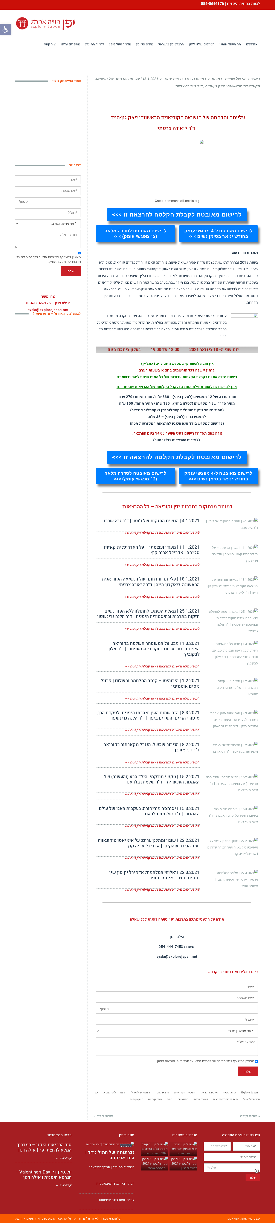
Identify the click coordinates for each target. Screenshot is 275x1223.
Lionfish (233, 1218)
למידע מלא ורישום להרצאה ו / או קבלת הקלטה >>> (162, 533)
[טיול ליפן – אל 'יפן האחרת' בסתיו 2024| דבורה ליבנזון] (183, 1163)
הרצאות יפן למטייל (141, 1092)
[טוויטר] (115, 97)
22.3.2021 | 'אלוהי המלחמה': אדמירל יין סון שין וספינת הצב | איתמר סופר (154, 875)
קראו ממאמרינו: (59, 1135)
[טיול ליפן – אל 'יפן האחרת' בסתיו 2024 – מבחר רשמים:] (154, 1163)
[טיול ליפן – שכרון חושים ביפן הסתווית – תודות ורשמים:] (183, 1149)
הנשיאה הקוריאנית (184, 1092)
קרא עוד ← (63, 1158)
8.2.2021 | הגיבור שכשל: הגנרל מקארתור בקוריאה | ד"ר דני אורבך (150, 747)
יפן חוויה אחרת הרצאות (225, 1099)
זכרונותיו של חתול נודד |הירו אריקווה (109, 1155)
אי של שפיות (229, 1092)
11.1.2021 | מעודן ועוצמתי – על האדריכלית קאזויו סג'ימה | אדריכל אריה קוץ (152, 550)
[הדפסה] (107, 97)
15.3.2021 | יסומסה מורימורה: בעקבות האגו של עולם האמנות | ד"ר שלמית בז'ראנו (149, 811)
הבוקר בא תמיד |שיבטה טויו (115, 1183)
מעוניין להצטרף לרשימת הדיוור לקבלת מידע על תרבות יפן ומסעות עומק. (205, 1061)
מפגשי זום (182, 1099)
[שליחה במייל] (99, 97)
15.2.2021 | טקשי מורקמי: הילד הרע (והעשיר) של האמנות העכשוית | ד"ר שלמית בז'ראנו (152, 779)
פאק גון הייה (136, 1099)
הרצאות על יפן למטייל (114, 1092)
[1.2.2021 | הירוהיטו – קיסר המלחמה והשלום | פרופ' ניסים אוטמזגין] (232, 687)
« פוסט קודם (250, 1116)
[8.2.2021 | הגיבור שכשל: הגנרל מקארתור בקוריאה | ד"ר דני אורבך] (232, 748)
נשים (169, 1099)
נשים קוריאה (155, 1099)
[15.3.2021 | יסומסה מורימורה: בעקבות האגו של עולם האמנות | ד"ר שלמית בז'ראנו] (232, 815)
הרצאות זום (163, 1092)
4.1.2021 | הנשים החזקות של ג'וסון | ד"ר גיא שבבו (152, 520)
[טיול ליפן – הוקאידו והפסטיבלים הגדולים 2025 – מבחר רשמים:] (154, 1149)
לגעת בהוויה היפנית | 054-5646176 (230, 4)
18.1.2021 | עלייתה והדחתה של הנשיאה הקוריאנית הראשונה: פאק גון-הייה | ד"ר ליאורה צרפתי (151, 582)
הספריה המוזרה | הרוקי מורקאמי (111, 1167)
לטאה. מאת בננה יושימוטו (116, 1200)
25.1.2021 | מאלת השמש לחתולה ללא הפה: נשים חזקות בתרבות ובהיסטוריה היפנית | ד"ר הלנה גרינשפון (148, 614)
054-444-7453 (171, 946)
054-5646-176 (38, 303)
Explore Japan (249, 1092)
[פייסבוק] (122, 97)
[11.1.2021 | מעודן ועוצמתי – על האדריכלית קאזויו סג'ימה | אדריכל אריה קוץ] (232, 554)
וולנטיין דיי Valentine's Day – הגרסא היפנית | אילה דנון (43, 1175)
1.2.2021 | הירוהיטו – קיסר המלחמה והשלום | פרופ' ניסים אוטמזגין (150, 683)
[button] (177, 214)
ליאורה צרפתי (200, 1099)
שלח (247, 1071)
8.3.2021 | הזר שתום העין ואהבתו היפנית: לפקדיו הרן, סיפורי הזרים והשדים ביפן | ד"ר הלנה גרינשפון (149, 715)
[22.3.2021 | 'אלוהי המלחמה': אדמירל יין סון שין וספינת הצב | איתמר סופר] (232, 879)
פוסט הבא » (103, 1116)
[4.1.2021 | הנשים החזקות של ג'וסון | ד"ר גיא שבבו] (232, 524)
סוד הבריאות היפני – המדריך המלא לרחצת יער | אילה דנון (44, 1147)
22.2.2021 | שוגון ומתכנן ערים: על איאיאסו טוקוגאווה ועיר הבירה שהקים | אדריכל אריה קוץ (149, 843)
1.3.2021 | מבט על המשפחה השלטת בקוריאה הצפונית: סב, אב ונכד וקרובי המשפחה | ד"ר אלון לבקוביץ (154, 649)
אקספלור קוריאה (209, 1092)
